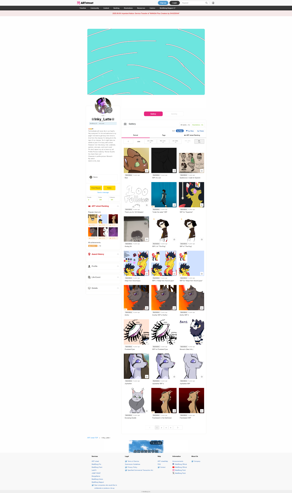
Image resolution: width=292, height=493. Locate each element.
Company (197, 461)
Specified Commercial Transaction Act (140, 470)
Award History (98, 254)
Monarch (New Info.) (186, 349)
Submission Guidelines (132, 464)
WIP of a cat (156, 178)
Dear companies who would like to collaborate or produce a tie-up (105, 486)
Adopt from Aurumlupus (132, 280)
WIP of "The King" (186, 246)
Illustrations (128, 8)
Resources (141, 8)
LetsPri (94, 470)
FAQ (159, 464)
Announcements (177, 461)
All (199, 141)
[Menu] (213, 3)
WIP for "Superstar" (186, 212)
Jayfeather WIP (185, 383)
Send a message (103, 192)
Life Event (96, 277)
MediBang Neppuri (168, 8)
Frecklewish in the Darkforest (162, 418)
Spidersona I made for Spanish (190, 178)
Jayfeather (128, 383)
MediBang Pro (96, 464)
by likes (191, 131)
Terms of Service (133, 461)
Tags (163, 135)
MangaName (96, 476)
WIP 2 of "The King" (159, 246)
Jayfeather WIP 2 (158, 383)
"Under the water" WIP (159, 212)
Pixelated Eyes (130, 349)
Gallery (153, 114)
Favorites (146, 170)
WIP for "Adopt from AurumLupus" (191, 280)
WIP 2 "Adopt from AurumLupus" (163, 280)
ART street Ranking (100, 206)
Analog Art (128, 246)
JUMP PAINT (96, 473)
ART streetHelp (163, 461)
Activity (174, 114)
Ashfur (127, 315)
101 (112, 200)
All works (185, 125)
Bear (126, 178)
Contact (162, 467)
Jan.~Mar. (150, 141)
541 (100, 200)
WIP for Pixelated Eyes (160, 349)
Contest (106, 8)
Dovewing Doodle (130, 418)
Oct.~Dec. (188, 141)
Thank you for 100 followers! (134, 212)
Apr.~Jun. (163, 141)
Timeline (83, 8)
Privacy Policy (132, 467)
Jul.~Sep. (175, 141)
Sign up (163, 3)
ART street (95, 461)
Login (174, 3)
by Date (179, 131)
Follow (109, 188)
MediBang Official (181, 464)
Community (95, 8)
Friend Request (96, 188)
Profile (94, 266)
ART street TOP (92, 438)
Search (206, 3)
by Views (200, 131)
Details (95, 288)
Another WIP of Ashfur (159, 315)
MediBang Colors (97, 479)
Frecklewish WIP (185, 418)
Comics (152, 8)
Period (135, 135)
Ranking (116, 8)
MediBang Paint (97, 467)
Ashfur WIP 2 (184, 315)
